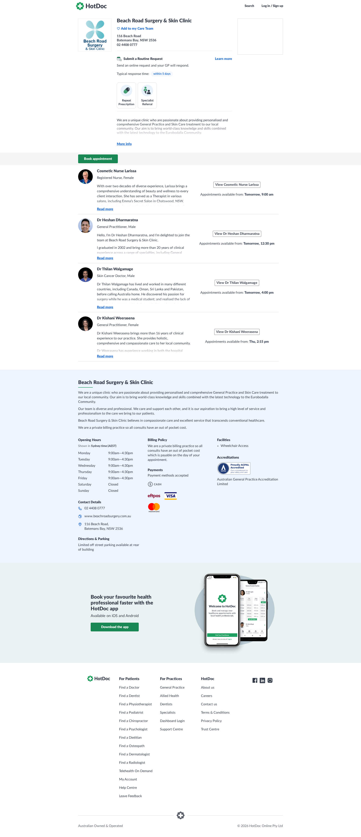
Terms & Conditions (215, 712)
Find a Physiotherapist (135, 704)
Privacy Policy (211, 721)
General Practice (172, 687)
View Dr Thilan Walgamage (236, 282)
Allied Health (169, 696)
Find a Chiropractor (133, 721)
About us (207, 687)
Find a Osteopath (132, 746)
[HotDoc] (91, 6)
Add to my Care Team (137, 28)
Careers (206, 696)
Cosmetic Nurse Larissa (116, 171)
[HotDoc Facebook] (255, 680)
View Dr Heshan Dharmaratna (237, 233)
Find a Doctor (129, 687)
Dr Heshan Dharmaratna (117, 220)
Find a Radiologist (132, 762)
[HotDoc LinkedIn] (262, 680)
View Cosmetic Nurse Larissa (237, 184)
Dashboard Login (172, 721)
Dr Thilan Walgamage (115, 269)
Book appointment (98, 159)
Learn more (223, 59)
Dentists (166, 704)
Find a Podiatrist (131, 712)
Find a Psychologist (133, 729)
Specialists (167, 712)
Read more (105, 209)
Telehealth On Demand (136, 771)
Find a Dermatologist (134, 754)
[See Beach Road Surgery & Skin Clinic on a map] (260, 36)
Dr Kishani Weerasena (116, 318)
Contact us (209, 704)
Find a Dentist (129, 696)
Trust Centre (210, 729)
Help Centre (128, 787)
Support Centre (171, 729)
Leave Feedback (130, 796)
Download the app (114, 627)
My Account (128, 779)
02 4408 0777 (94, 508)
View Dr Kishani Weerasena (237, 332)
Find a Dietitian (130, 737)
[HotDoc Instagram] (270, 680)
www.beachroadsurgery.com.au (107, 516)
